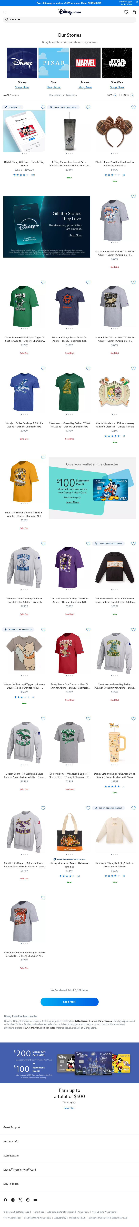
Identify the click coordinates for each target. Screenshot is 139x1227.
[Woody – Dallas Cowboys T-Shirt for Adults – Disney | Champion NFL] (24, 393)
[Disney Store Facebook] (3, 1200)
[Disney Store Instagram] (13, 1200)
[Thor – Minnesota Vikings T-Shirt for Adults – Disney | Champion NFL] (70, 569)
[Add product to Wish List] (43, 107)
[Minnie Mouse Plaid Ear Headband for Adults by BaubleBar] (115, 132)
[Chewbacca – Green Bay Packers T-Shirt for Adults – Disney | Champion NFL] (70, 393)
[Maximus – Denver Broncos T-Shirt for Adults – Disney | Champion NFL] (115, 221)
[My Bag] (134, 12)
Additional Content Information (60, 1212)
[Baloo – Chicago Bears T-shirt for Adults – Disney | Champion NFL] (70, 307)
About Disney (60, 1218)
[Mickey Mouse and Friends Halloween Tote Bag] (70, 833)
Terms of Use (38, 1212)
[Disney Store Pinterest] (28, 1200)
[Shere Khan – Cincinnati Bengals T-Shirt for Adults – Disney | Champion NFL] (24, 923)
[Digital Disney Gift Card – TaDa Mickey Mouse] (24, 132)
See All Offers (126, 4)
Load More (69, 1001)
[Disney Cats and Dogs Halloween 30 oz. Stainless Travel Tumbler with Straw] (115, 744)
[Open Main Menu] (5, 12)
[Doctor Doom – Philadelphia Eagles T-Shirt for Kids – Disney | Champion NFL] (70, 744)
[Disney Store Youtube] (35, 1200)
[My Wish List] (126, 12)
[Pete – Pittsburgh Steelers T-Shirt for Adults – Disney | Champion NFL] (24, 483)
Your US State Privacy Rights (104, 1212)
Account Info (10, 1141)
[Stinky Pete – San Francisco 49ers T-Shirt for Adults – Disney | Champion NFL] (70, 655)
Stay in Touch (11, 1184)
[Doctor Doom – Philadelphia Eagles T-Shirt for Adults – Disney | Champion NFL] (24, 307)
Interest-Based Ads (77, 1218)
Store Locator (11, 1155)
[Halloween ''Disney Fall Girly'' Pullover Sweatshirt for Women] (115, 833)
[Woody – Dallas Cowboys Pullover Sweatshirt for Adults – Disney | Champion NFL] (24, 569)
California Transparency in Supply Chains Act (108, 1218)
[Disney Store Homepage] (69, 12)
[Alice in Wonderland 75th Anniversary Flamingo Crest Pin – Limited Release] (115, 393)
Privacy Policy (83, 1212)
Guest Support (11, 1127)
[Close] (136, 3)
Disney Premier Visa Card (19, 1169)
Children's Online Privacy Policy (37, 1218)
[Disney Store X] (20, 1200)
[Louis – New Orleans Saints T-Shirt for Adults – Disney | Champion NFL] (115, 307)
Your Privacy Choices (12, 1218)
